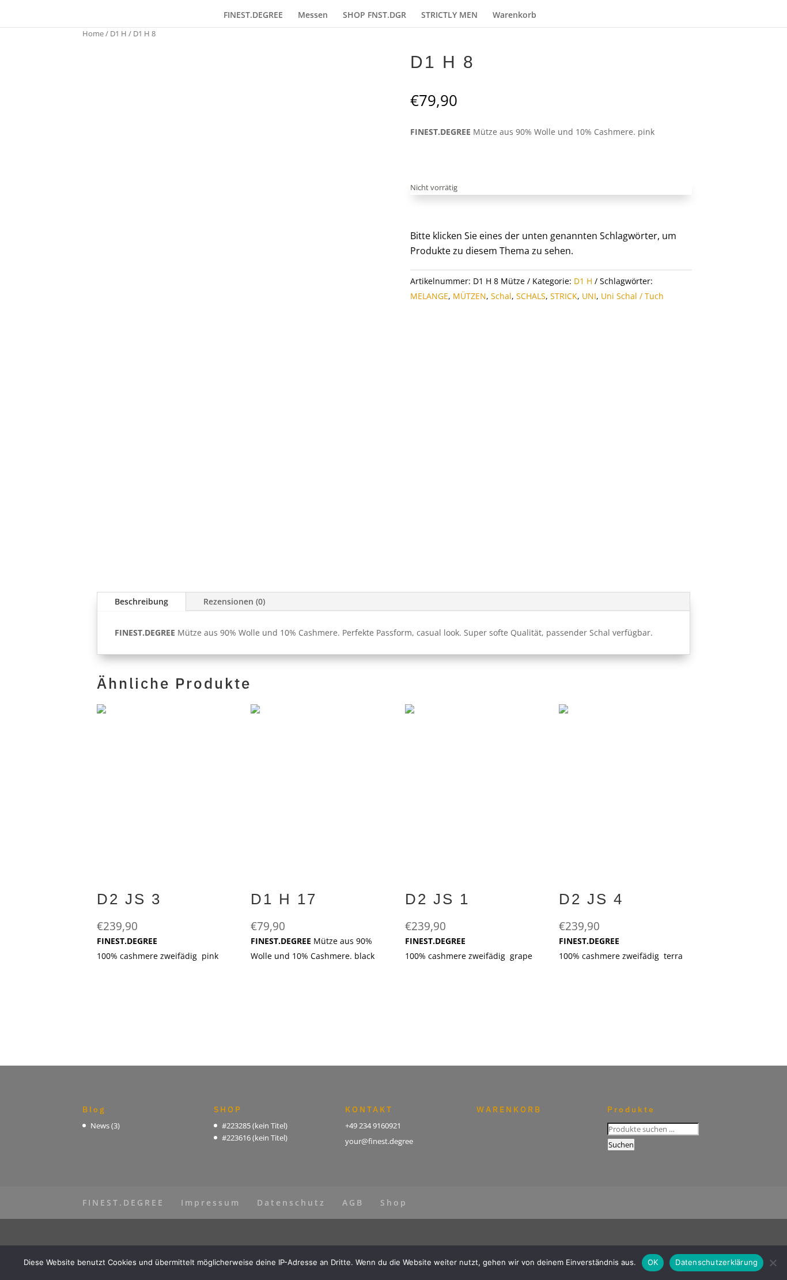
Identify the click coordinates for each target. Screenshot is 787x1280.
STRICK (563, 295)
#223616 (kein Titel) (254, 1137)
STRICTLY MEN (449, 15)
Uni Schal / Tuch (632, 295)
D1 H (118, 33)
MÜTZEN (469, 295)
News (99, 1125)
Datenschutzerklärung (716, 1262)
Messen (313, 15)
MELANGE (429, 295)
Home (93, 33)
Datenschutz (291, 1202)
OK (653, 1262)
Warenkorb (514, 15)
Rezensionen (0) (234, 601)
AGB (353, 1202)
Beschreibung (141, 601)
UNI (589, 295)
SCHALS (531, 295)
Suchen (621, 1144)
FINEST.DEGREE (253, 15)
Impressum (210, 1202)
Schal (501, 295)
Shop (393, 1202)
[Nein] (772, 1262)
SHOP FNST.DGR (374, 15)
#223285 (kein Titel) (254, 1125)
